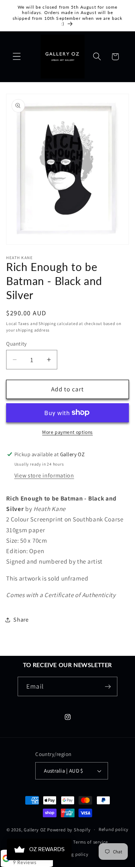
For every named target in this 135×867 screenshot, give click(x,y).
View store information (44, 475)
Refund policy (114, 829)
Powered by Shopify (69, 829)
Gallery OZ (35, 829)
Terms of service (90, 842)
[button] (17, 57)
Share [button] (20, 619)
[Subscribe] (108, 686)
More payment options (67, 432)
